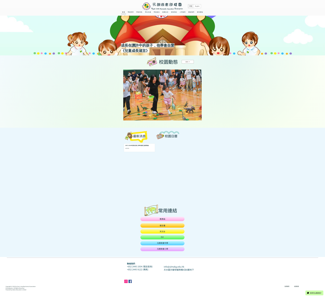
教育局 (162, 219)
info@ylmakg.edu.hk (174, 266)
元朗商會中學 (162, 243)
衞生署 (162, 225)
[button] (162, 95)
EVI (162, 237)
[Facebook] (130, 281)
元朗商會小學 (162, 248)
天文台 (162, 231)
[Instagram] (126, 281)
